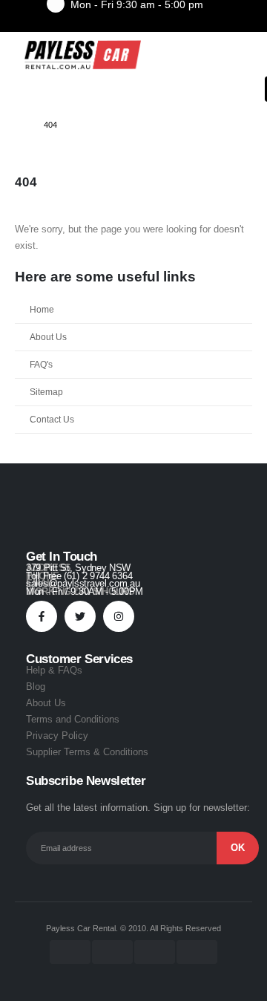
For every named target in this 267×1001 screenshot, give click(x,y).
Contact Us (52, 419)
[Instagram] (118, 616)
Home (42, 309)
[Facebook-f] (41, 616)
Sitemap (46, 392)
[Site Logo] (81, 55)
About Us (48, 337)
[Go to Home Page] (19, 125)
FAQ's (41, 364)
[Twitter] (80, 616)
